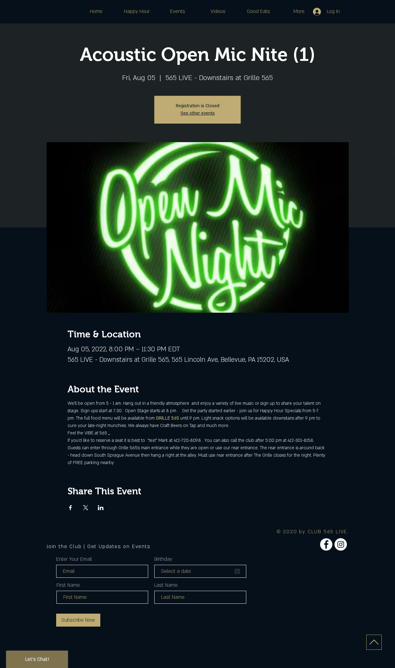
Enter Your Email (74, 559)
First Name (68, 585)
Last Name (166, 585)
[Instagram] (341, 544)
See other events (198, 113)
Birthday (163, 559)
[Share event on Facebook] (70, 507)
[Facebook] (326, 544)
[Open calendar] (237, 571)
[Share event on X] (86, 507)
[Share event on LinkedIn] (101, 507)
